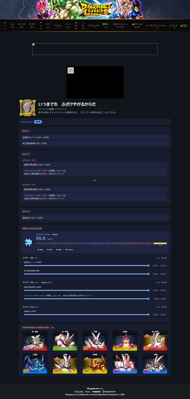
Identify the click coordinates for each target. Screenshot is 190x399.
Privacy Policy (79, 392)
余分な (76, 25)
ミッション (68, 25)
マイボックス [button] (94, 25)
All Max (40, 249)
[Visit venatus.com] (118, 94)
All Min (49, 249)
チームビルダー (138, 25)
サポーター (32, 25)
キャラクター (22, 25)
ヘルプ (83, 25)
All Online (69, 249)
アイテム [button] (58, 25)
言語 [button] (185, 25)
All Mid (59, 249)
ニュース (12, 25)
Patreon (87, 392)
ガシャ (41, 25)
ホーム (5, 25)
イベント (48, 25)
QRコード (106, 25)
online (35, 258)
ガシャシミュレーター (122, 25)
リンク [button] (174, 25)
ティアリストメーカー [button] (156, 25)
